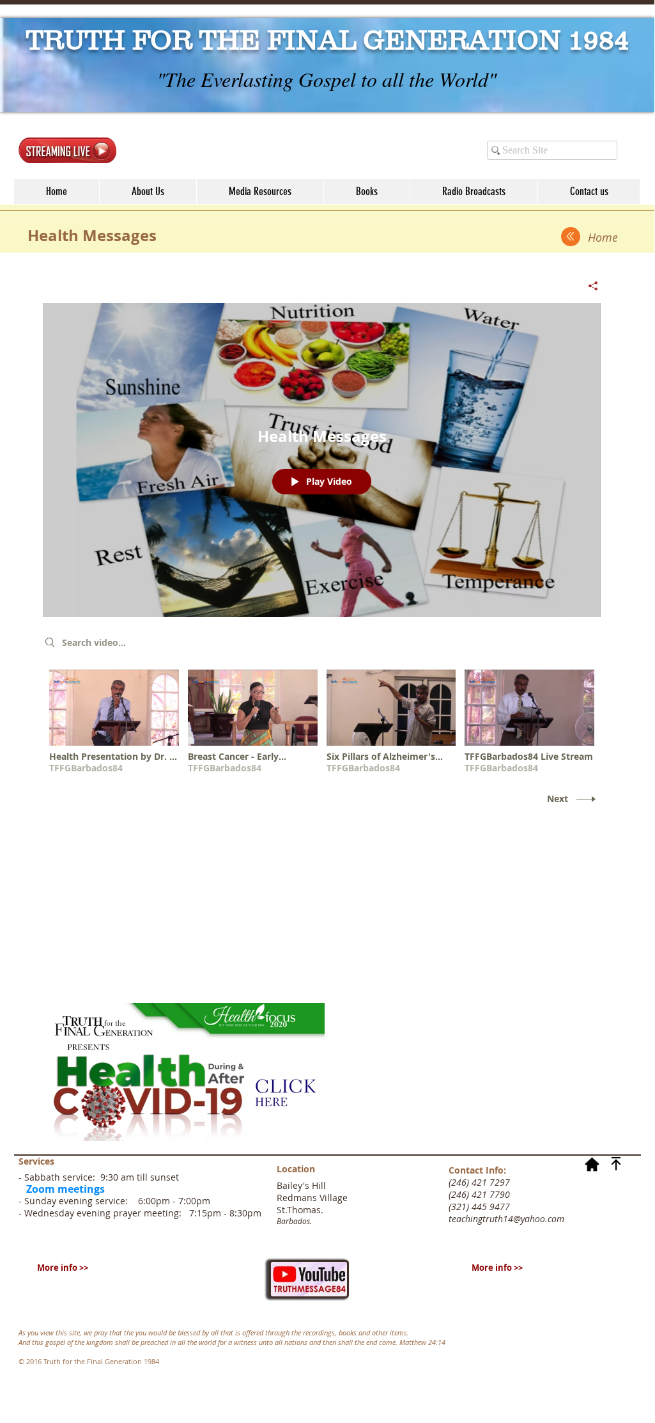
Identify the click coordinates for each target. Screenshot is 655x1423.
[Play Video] (114, 722)
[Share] (588, 286)
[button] (259, 191)
